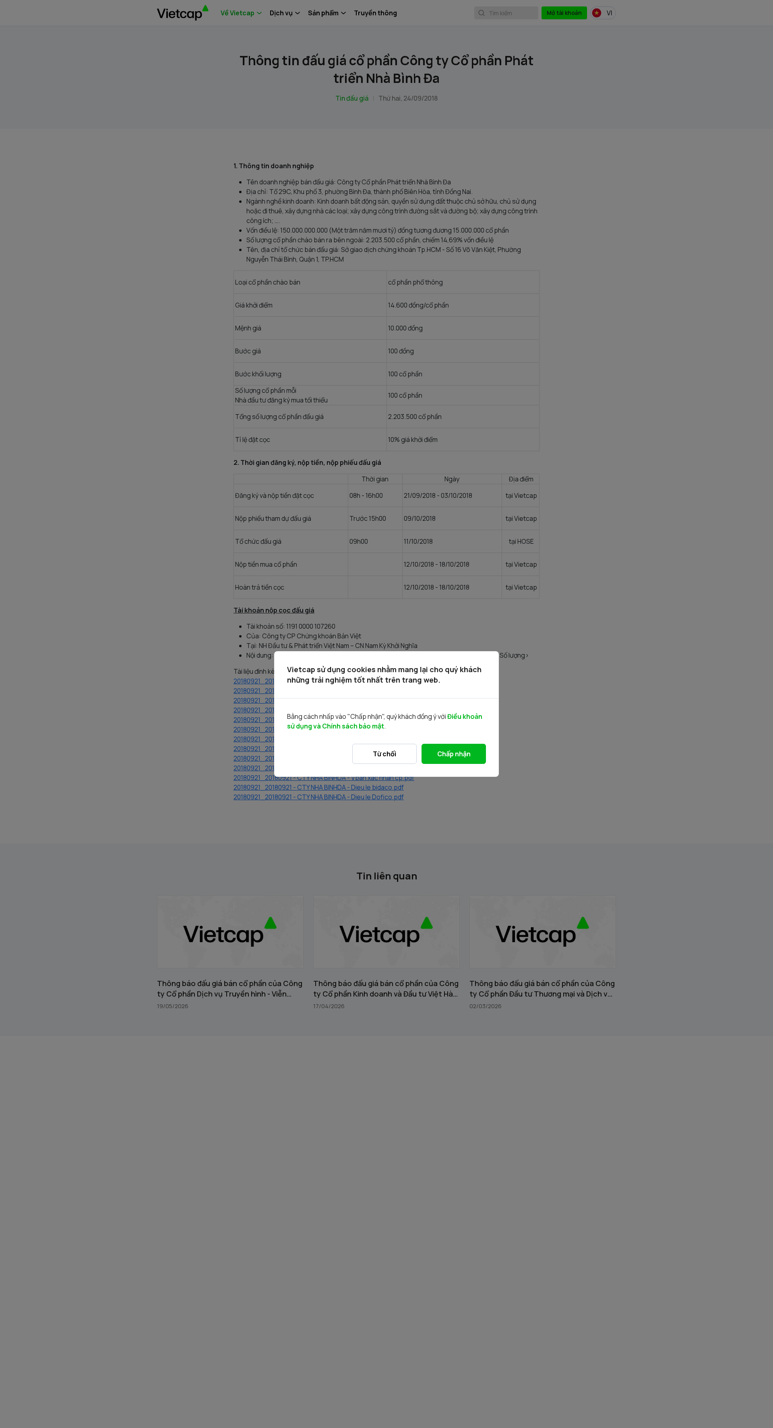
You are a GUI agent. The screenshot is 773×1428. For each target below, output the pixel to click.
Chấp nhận (454, 753)
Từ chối (384, 753)
